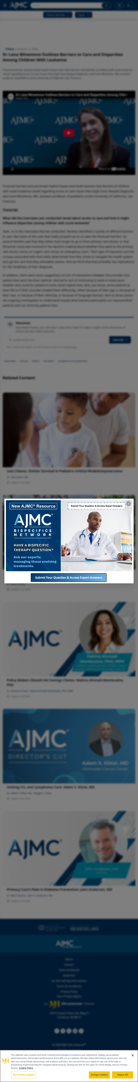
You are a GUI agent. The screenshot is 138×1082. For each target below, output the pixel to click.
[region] (69, 1066)
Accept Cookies (99, 1074)
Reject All (122, 1074)
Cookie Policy (26, 1068)
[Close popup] (128, 503)
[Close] (132, 1055)
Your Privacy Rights (23, 1074)
